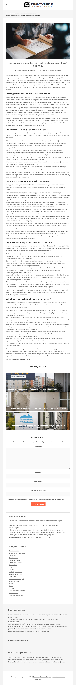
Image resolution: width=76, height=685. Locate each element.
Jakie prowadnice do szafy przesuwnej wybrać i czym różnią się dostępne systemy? (36, 530)
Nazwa (38, 473)
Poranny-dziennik (22, 70)
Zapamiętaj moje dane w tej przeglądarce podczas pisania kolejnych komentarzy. (37, 499)
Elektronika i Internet (15, 562)
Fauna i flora (13, 565)
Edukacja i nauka (14, 560)
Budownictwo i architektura (28, 13)
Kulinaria (11, 569)
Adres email (38, 482)
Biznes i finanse (14, 551)
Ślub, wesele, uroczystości (17, 591)
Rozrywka (12, 588)
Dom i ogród (13, 555)
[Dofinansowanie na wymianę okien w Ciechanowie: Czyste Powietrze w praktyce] (38, 421)
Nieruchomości (14, 581)
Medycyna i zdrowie (15, 574)
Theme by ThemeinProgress (42, 677)
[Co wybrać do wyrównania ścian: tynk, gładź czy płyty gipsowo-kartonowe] (38, 401)
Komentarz (38, 447)
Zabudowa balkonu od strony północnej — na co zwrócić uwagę (29, 537)
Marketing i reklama (15, 572)
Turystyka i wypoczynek (16, 595)
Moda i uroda (13, 577)
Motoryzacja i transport (16, 579)
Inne (10, 567)
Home (17, 13)
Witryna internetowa (38, 490)
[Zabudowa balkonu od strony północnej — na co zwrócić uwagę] (38, 382)
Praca (11, 583)
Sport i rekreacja (14, 593)
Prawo (11, 586)
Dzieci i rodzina (13, 558)
